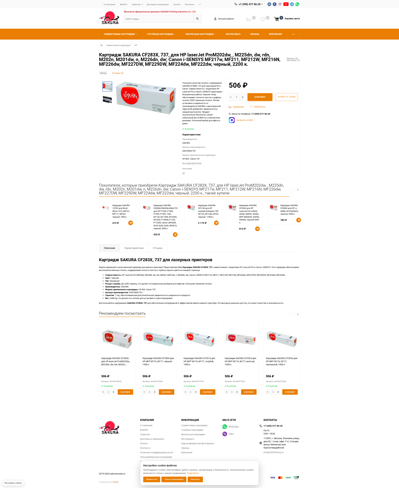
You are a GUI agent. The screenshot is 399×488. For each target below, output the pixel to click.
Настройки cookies (13, 483)
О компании (109, 4)
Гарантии (136, 4)
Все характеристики (191, 163)
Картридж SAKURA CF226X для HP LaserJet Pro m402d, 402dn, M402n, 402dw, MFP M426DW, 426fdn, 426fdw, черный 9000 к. (249, 214)
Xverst (115, 482)
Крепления (186, 452)
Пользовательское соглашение (156, 457)
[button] (298, 190)
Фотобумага (187, 439)
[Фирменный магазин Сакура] (117, 426)
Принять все (151, 479)
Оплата (176, 4)
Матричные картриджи (193, 434)
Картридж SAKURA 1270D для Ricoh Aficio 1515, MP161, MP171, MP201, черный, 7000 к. (121, 211)
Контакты (189, 4)
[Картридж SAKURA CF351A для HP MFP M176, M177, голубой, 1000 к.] (199, 339)
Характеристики (134, 248)
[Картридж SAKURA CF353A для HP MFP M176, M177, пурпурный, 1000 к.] (282, 339)
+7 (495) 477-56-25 (249, 4)
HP (136, 45)
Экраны (185, 448)
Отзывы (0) (118, 72)
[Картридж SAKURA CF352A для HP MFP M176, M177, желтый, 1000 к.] (241, 339)
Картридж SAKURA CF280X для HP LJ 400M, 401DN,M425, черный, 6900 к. (289, 209)
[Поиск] (197, 19)
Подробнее (193, 473)
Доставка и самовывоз (158, 4)
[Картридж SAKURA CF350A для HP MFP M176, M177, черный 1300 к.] (158, 339)
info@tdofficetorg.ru (274, 452)
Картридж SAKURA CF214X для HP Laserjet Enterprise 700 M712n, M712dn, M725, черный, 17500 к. (208, 211)
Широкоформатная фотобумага (197, 443)
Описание (109, 248)
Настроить (195, 479)
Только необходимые (174, 479)
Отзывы (157, 248)
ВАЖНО (123, 4)
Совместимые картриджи (118, 45)
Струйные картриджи (192, 430)
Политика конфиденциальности (156, 452)
